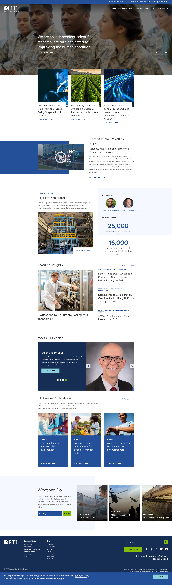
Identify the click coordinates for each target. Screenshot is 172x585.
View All (128, 266)
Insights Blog (112, 1)
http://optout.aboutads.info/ (40, 579)
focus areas (51, 504)
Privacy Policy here (81, 577)
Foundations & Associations (32, 549)
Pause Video (160, 53)
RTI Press (127, 1)
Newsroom (120, 1)
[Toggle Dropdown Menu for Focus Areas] (132, 8)
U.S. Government (29, 544)
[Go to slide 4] (66, 380)
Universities (27, 554)
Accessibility (50, 556)
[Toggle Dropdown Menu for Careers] (167, 8)
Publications (134, 1)
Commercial (27, 546)
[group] (110, 366)
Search (151, 1)
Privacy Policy (51, 544)
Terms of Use (50, 554)
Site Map (49, 549)
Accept (163, 577)
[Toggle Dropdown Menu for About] (158, 8)
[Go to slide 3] (63, 380)
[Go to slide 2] (60, 380)
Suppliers (27, 556)
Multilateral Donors (29, 551)
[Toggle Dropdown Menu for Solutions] (120, 8)
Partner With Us (143, 1)
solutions (41, 504)
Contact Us (50, 559)
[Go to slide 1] (58, 380)
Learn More (45, 53)
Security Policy (51, 546)
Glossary (49, 551)
